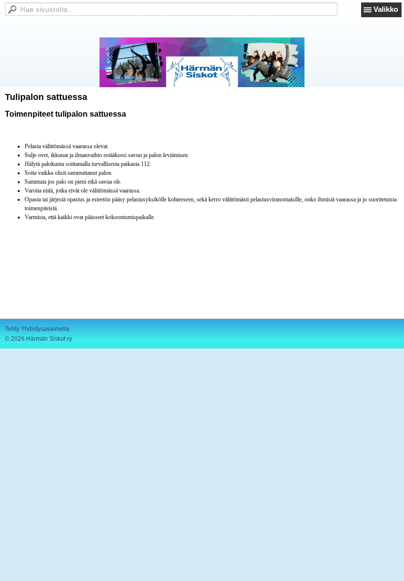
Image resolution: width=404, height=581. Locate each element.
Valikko (385, 9)
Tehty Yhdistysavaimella (37, 328)
